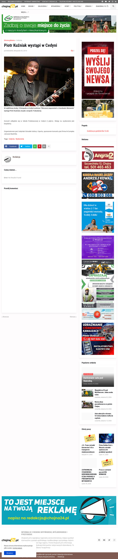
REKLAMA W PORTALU (15, 1)
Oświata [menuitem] (88, 6)
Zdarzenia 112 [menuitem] (101, 6)
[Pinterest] (39, 146)
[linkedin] (115, 1)
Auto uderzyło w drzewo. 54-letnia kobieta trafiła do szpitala (104, 416)
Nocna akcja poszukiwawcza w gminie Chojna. (103, 404)
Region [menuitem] (30, 6)
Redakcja (61, 557)
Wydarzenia (20, 139)
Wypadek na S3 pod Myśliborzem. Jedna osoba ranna (104, 392)
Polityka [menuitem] (77, 6)
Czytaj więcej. (17, 548)
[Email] (44, 146)
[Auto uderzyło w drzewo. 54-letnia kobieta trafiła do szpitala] (87, 416)
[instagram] (112, 1)
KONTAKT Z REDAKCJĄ (49, 1)
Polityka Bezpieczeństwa (46, 557)
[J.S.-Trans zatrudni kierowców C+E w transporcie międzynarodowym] (89, 438)
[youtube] (106, 1)
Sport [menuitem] (67, 6)
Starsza (72, 317)
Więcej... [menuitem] (24, 12)
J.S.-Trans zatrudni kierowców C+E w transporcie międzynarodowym (88, 448)
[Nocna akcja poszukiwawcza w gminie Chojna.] (87, 404)
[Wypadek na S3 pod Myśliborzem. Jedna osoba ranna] (87, 393)
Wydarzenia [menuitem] (55, 6)
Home (4, 1)
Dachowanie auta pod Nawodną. (93, 379)
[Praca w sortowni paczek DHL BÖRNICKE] (106, 463)
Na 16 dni (105, 131)
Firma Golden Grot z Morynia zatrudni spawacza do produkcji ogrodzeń (105, 448)
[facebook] (102, 1)
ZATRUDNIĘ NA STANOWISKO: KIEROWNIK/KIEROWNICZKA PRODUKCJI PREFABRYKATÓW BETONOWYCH (89, 475)
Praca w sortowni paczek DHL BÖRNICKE (105, 472)
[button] (107, 6)
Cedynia (19, 40)
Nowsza (6, 317)
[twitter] (109, 1)
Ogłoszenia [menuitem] (42, 6)
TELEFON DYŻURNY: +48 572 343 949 (71, 1)
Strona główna (9, 40)
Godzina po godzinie (94, 131)
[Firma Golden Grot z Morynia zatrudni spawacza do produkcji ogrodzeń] (106, 438)
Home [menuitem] (23, 6)
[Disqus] (39, 221)
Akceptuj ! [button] (9, 553)
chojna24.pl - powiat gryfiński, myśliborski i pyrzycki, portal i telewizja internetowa (44, 554)
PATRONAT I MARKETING (32, 1)
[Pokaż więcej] (49, 146)
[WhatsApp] (35, 146)
